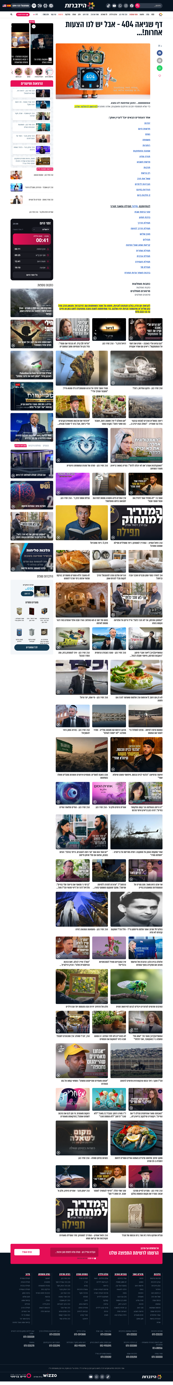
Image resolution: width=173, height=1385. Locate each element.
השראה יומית (122, 1311)
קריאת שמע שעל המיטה (138, 244)
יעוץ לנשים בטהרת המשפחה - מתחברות (151, 1343)
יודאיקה (85, 1318)
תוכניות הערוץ (121, 1274)
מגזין (147, 14)
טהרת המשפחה (44, 1285)
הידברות (157, 1274)
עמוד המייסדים (155, 1315)
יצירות (106, 1311)
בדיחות (105, 1285)
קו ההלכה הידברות (130, 1342)
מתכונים (47, 1282)
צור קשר (53, 14)
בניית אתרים (38, 1377)
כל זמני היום (31, 274)
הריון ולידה (46, 1304)
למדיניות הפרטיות (82, 1258)
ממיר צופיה (158, 1353)
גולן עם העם (122, 1296)
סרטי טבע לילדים (102, 1307)
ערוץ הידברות (155, 1282)
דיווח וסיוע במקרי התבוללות (76, 1342)
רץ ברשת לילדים (102, 1282)
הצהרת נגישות (155, 1318)
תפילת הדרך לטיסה (140, 228)
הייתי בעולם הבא (121, 1315)
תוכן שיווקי (139, 1318)
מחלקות (67, 14)
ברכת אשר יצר (25, 1318)
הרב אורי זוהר (65, 1307)
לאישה (47, 1278)
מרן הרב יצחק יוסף (63, 1285)
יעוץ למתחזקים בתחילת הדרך (49, 1331)
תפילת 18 (145, 267)
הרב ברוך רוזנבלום (63, 1304)
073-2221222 (157, 1334)
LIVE (36, 14)
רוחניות (146, 145)
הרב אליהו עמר (64, 1318)
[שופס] (45, 5)
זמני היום (86, 14)
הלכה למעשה (122, 1289)
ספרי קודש (84, 1315)
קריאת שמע (26, 1300)
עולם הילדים (113, 14)
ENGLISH (46, 14)
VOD (152, 14)
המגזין (141, 1282)
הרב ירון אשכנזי (65, 1300)
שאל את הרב (95, 14)
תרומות (60, 14)
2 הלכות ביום (155, 1293)
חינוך (86, 1300)
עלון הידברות (155, 1285)
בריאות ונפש (83, 1304)
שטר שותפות (133, 14)
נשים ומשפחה (44, 1274)
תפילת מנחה (25, 1282)
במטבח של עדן (121, 1285)
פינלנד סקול (83, 1293)
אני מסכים (85, 1258)
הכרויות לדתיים (142, 184)
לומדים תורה (83, 1278)
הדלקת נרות (45, 1289)
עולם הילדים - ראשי (101, 1278)
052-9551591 (105, 1346)
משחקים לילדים (102, 1296)
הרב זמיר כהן (123, 14)
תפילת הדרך (25, 1307)
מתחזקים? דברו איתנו (20, 5)
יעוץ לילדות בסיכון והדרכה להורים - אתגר (22, 1332)
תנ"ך (86, 1282)
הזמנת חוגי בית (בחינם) (51, 1342)
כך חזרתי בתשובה (120, 1307)
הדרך (141, 222)
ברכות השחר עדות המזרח (137, 272)
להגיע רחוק (122, 1304)
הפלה (48, 1300)
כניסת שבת (140, 211)
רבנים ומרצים (64, 1274)
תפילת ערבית (143, 256)
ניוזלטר (158, 1289)
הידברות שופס (155, 1311)
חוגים (106, 1315)
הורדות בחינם (143, 189)
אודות (158, 1322)
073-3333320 (28, 1337)
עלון (79, 14)
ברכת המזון (26, 1293)
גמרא (86, 1285)
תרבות (147, 167)
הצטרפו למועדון (22, 14)
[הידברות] (80, 5)
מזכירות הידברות (156, 1331)
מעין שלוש (145, 233)
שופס (74, 14)
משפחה (140, 1296)
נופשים (158, 1304)
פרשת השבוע (143, 161)
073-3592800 (80, 1334)
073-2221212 (132, 1334)
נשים (147, 134)
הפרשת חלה (45, 1311)
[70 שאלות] (39, 5)
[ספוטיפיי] (33, 5)
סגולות (85, 1296)
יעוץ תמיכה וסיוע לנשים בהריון (100, 1342)
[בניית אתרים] (49, 1377)
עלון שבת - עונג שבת (103, 1331)
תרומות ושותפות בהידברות (128, 1331)
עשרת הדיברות (82, 1289)
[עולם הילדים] (51, 5)
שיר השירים (26, 1311)
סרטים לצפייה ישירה (101, 1289)
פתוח (125, 1293)
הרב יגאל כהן (65, 1293)
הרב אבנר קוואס (64, 1315)
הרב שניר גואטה (64, 1296)
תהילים (27, 1304)
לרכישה (27, 593)
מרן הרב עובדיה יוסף (63, 1282)
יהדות (147, 123)
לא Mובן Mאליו (121, 1282)
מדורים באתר (138, 1274)
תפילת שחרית (143, 250)
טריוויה (105, 1304)
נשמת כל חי (26, 1315)
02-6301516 (157, 1348)
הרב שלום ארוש (64, 1311)
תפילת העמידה (142, 261)
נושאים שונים (82, 1274)
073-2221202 (106, 1357)
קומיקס (105, 1300)
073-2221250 (131, 1357)
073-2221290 (54, 1346)
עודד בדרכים (122, 1278)
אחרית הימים (83, 1307)
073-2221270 (29, 1346)
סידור (135, 206)
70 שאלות (104, 14)
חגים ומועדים (138, 1315)
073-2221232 (54, 1334)
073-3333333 (157, 1357)
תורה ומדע (144, 156)
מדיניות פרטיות (155, 1278)
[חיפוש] (137, 5)
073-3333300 (131, 1346)
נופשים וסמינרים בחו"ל (103, 1353)
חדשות (142, 14)
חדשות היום (139, 1285)
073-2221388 (105, 1334)
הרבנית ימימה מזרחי (43, 1293)
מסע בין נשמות (121, 1300)
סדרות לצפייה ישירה (101, 1293)
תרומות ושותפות (154, 1307)
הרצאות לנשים (44, 1307)
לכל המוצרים (32, 647)
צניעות (47, 1296)
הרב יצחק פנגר (64, 1289)
